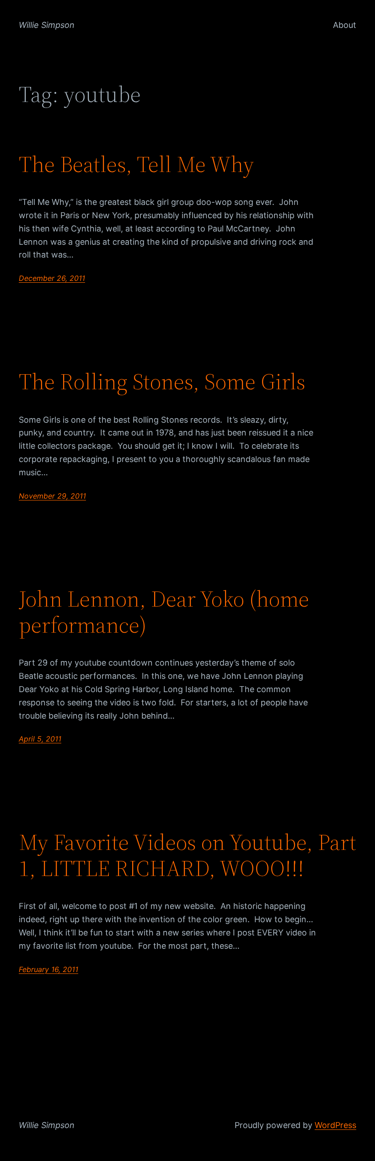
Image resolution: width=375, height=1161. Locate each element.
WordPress (335, 1125)
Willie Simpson (47, 25)
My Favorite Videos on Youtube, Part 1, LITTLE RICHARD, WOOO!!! (187, 855)
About (344, 25)
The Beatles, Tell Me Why (136, 164)
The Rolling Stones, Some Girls (162, 382)
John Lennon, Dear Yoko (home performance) (164, 612)
